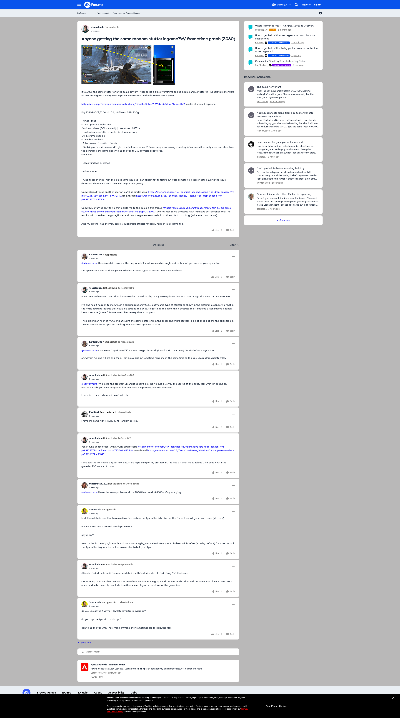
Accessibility (116, 692)
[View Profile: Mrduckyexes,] (251, 115)
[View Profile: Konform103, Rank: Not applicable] (84, 256)
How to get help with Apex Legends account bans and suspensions (285, 37)
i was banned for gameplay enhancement (280, 142)
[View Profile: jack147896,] (251, 89)
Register (306, 4)
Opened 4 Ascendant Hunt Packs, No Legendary (284, 194)
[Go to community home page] (93, 5)
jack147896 (262, 101)
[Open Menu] (320, 13)
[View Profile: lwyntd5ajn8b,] (251, 170)
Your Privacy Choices (276, 706)
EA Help (83, 692)
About (98, 692)
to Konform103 (126, 288)
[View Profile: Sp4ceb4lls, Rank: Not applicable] (84, 511)
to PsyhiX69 (124, 438)
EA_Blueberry (261, 65)
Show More (86, 642)
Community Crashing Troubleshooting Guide (280, 61)
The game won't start (269, 86)
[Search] (296, 5)
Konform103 (95, 254)
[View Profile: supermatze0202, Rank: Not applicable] (84, 485)
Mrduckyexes (263, 130)
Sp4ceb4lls (95, 509)
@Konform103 (89, 383)
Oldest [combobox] (234, 245)
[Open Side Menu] (79, 4)
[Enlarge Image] (158, 65)
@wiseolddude (89, 263)
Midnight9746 (262, 29)
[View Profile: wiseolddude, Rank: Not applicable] (85, 29)
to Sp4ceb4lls (125, 564)
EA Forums (81, 13)
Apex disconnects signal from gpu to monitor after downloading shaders (285, 114)
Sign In (317, 4)
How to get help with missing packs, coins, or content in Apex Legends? (286, 49)
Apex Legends (103, 13)
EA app (66, 692)
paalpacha (262, 208)
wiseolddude (97, 27)
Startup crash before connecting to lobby (280, 168)
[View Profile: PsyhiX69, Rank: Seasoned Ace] (84, 414)
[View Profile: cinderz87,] (251, 144)
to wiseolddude (126, 342)
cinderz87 (262, 156)
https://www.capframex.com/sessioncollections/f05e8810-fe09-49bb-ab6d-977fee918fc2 (133, 104)
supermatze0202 (98, 483)
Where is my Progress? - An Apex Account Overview (284, 25)
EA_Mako (259, 42)
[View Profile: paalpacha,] (251, 196)
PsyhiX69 (94, 412)
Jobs (134, 692)
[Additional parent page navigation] (92, 13)
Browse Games (46, 692)
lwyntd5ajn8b (263, 182)
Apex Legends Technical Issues (126, 13)
